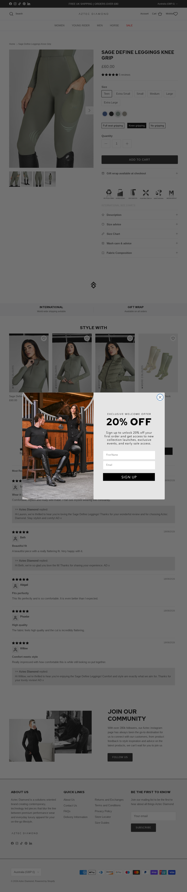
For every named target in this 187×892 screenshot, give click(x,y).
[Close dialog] (160, 397)
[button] (129, 477)
